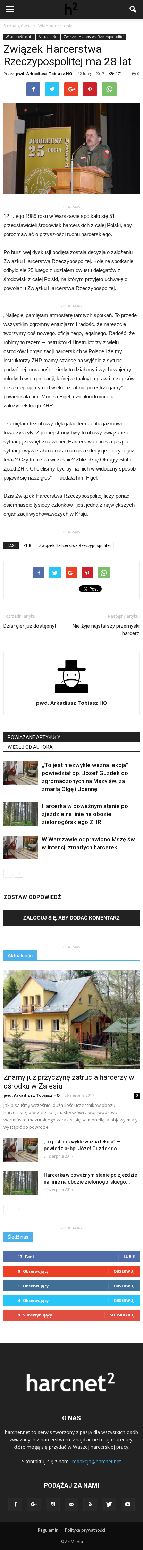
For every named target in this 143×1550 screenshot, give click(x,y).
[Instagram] (53, 1504)
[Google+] (34, 1504)
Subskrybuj (122, 1315)
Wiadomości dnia (19, 36)
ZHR (27, 545)
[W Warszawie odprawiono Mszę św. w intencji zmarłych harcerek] (20, 847)
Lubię (129, 1256)
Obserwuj (124, 1271)
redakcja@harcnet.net (96, 1461)
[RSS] (90, 1504)
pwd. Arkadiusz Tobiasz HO (44, 73)
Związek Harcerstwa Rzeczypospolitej (94, 36)
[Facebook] (15, 1504)
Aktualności (48, 36)
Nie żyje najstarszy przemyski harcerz (106, 629)
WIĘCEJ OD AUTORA (30, 747)
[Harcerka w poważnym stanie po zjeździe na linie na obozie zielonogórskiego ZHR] (20, 814)
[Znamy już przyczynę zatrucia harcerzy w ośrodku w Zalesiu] (71, 1019)
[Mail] (71, 1504)
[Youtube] (128, 1504)
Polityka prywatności (85, 1530)
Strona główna (17, 26)
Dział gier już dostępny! (29, 626)
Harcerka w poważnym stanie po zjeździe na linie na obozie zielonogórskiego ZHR (85, 814)
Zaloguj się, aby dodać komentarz (71, 918)
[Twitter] (109, 1504)
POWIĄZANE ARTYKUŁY (34, 737)
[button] (133, 9)
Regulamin (48, 1530)
